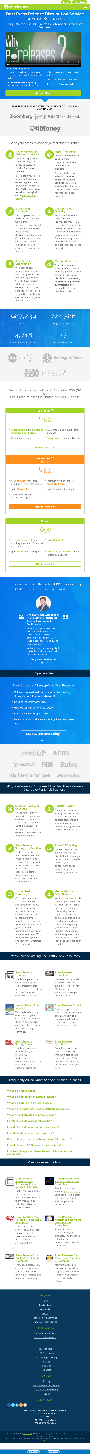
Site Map (46, 1355)
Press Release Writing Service (24, 1032)
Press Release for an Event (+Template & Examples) (67, 1171)
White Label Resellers (45, 1327)
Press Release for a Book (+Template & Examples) (26, 1248)
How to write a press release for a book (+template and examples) (40, 1142)
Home (45, 1290)
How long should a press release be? (29, 1110)
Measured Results (65, 261)
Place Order (80, 2)
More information (45, 447)
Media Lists (45, 1294)
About (45, 1303)
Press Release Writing (47, 1379)
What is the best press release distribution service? (38, 1098)
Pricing (46, 1371)
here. (45, 1430)
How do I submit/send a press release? (30, 1122)
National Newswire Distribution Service (27, 153)
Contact (47, 1359)
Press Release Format (68, 995)
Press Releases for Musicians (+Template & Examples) (68, 1248)
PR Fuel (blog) (47, 1342)
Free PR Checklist (46, 1338)
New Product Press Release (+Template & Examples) (28, 1209)
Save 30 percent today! (43, 723)
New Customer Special (45, 1311)
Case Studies (45, 1299)
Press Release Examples (63, 963)
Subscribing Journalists (22, 210)
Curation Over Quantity (63, 210)
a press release (71, 887)
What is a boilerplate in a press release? (31, 1104)
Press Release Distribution (63, 1032)
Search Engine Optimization (24, 262)
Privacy (46, 1351)
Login (65, 2)
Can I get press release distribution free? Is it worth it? (40, 1128)
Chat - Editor (53, 1452)
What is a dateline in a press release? (29, 1092)
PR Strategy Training (46, 1347)
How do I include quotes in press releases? (33, 1116)
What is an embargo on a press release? (31, 1086)
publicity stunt (71, 1181)
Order (47, 1383)
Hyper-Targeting (65, 151)
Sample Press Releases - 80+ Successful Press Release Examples (26, 1172)
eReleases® (27, 1424)
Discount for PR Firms (45, 1323)
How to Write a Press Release (27, 996)
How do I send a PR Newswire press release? (34, 1134)
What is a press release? (21, 1080)
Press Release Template (23, 963)
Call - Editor (33, 1452)
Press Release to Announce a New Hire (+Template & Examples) (68, 1211)
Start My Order (43, 92)
